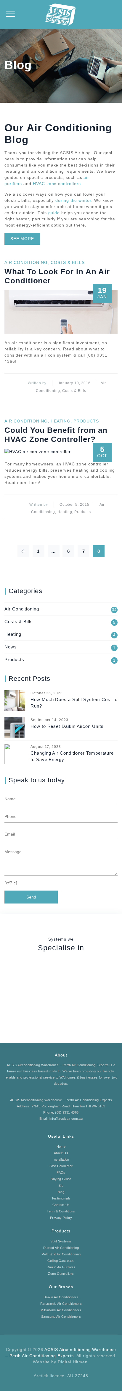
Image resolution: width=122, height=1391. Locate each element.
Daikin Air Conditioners (61, 1297)
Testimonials (61, 1198)
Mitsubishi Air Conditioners (61, 1310)
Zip (61, 1185)
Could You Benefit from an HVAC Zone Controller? (55, 435)
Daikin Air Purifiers (61, 1267)
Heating (61, 421)
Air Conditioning (26, 262)
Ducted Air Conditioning (61, 1247)
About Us (61, 1153)
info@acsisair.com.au (66, 1118)
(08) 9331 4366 (66, 1112)
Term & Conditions (61, 1211)
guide (54, 212)
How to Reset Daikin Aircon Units (67, 726)
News (10, 646)
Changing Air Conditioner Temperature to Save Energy (71, 756)
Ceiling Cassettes (61, 1260)
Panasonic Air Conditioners (61, 1303)
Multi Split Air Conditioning (61, 1254)
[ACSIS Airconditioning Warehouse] (61, 14)
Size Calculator (61, 1166)
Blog (61, 1192)
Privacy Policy (61, 1217)
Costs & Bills (68, 262)
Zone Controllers (61, 1273)
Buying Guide (61, 1179)
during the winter (73, 200)
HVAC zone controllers (57, 183)
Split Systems (60, 1241)
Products (86, 421)
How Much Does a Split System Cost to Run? (73, 702)
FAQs (61, 1172)
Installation (61, 1159)
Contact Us (61, 1205)
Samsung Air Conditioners (61, 1316)
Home (61, 1146)
